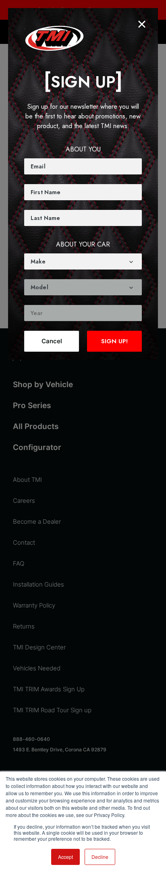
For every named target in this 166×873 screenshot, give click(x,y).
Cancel (52, 341)
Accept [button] (65, 856)
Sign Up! (114, 341)
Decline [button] (99, 856)
